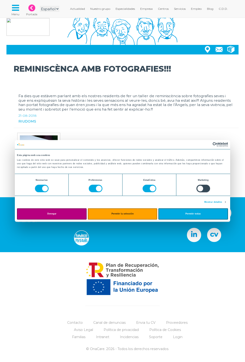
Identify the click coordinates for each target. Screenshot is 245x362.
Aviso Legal (83, 330)
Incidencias (129, 337)
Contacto (75, 322)
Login (178, 337)
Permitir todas (193, 214)
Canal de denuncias (109, 322)
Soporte (155, 337)
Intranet (102, 337)
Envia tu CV (146, 322)
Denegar (51, 214)
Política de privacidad (121, 330)
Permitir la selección (122, 214)
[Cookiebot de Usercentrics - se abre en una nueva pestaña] (207, 144)
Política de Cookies (165, 330)
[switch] (95, 188)
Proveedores (177, 322)
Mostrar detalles (213, 202)
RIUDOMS (27, 121)
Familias (78, 337)
